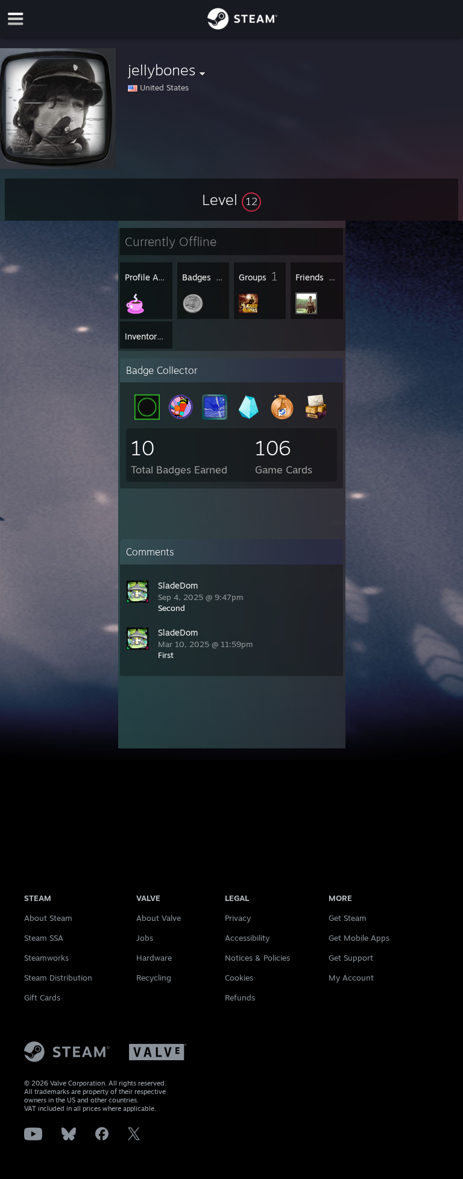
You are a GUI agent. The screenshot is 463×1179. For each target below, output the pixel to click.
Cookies (239, 977)
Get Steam (348, 918)
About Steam (48, 918)
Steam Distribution (58, 977)
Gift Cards (42, 997)
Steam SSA (43, 938)
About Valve (158, 918)
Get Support (351, 957)
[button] (231, 200)
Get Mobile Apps (359, 938)
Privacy (238, 918)
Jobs (144, 938)
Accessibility (247, 938)
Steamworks (46, 957)
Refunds (240, 997)
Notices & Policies (257, 957)
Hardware (154, 957)
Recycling (153, 977)
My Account (351, 977)
